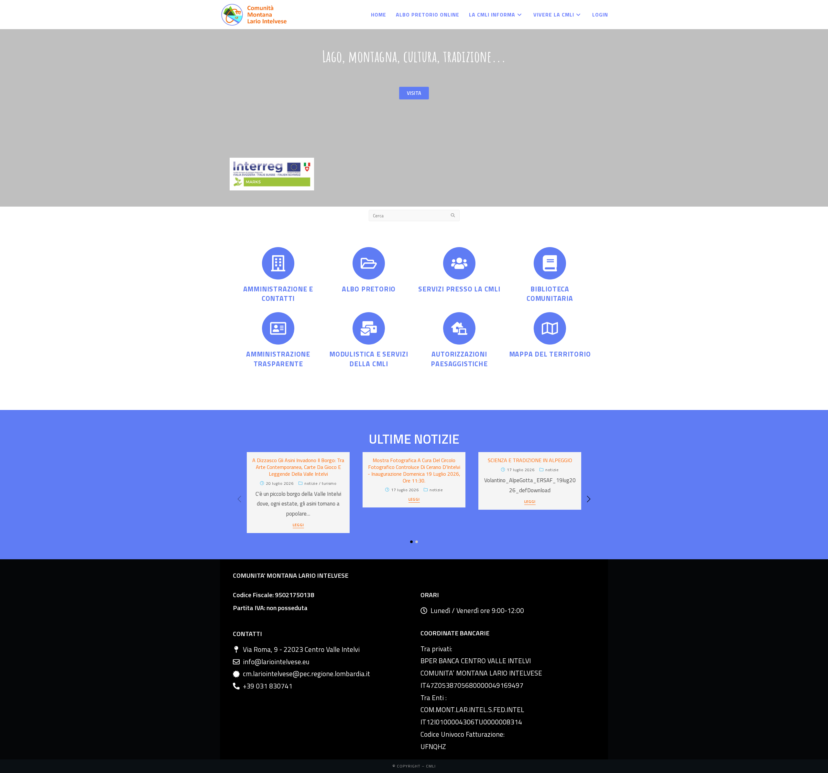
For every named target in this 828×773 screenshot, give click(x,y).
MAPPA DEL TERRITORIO (550, 354)
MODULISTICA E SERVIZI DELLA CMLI (368, 359)
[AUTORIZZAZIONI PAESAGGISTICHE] (459, 328)
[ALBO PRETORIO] (369, 263)
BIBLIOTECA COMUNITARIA (550, 293)
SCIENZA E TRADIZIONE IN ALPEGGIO (530, 460)
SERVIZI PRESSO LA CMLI (459, 289)
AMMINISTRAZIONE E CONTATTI (278, 293)
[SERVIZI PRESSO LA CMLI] (459, 263)
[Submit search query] (453, 215)
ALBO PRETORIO (369, 289)
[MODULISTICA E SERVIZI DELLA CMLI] (369, 328)
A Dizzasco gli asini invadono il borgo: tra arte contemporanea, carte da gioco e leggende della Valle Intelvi (298, 467)
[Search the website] (414, 214)
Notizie (311, 483)
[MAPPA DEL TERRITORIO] (550, 328)
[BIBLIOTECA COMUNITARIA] (550, 263)
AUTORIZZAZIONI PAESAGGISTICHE (459, 359)
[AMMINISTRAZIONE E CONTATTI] (278, 263)
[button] (588, 499)
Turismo (329, 483)
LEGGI (298, 525)
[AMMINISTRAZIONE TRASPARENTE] (278, 328)
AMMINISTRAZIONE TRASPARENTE (278, 359)
